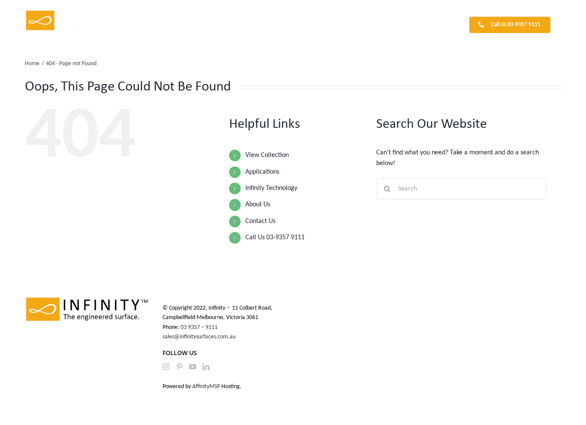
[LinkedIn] (205, 366)
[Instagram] (166, 366)
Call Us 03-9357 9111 (275, 237)
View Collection (267, 155)
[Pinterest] (179, 366)
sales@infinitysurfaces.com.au (199, 337)
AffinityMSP (206, 386)
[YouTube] (192, 366)
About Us (257, 204)
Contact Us (260, 221)
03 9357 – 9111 (200, 327)
